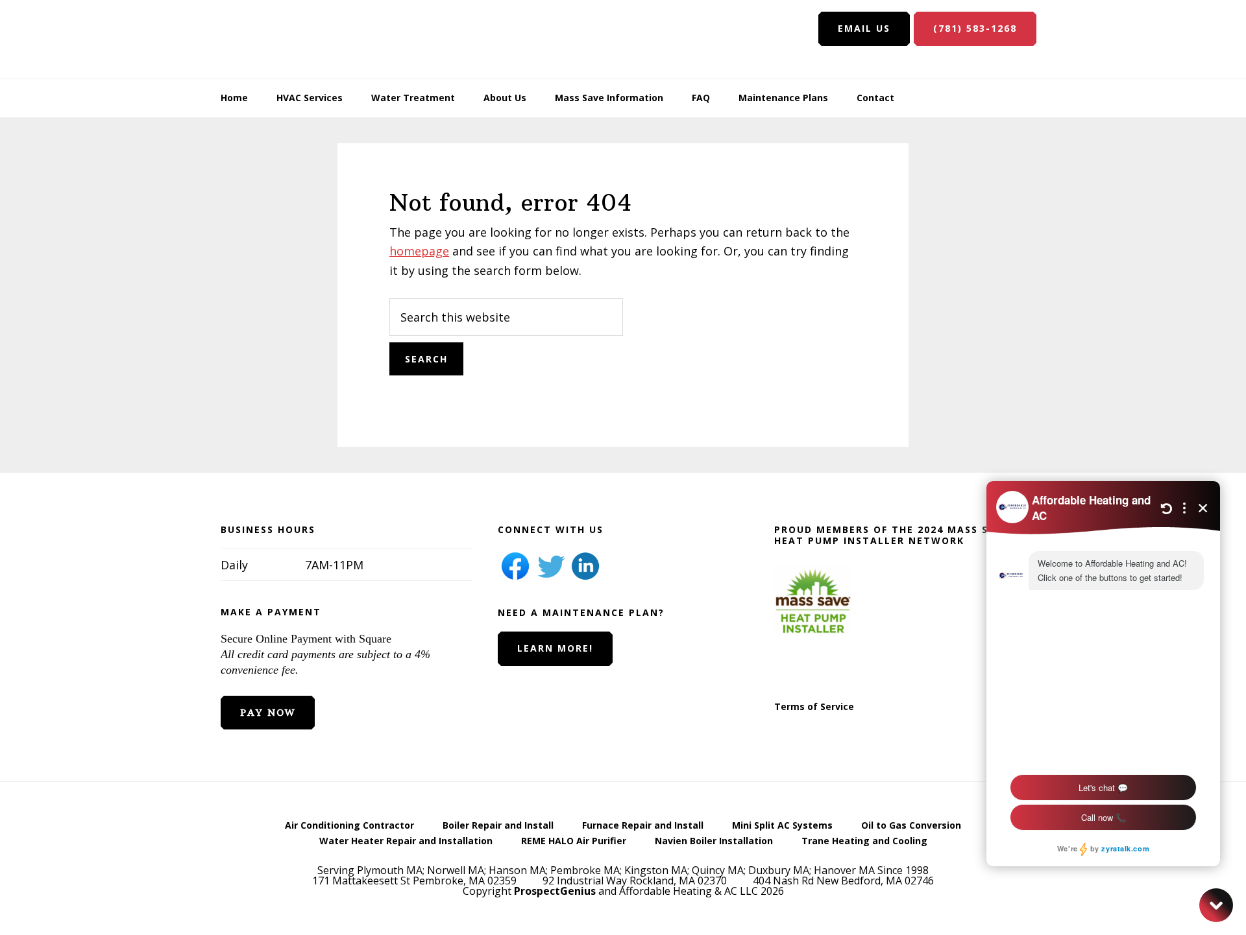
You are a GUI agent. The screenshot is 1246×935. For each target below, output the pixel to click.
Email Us (864, 28)
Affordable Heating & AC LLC (305, 39)
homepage (419, 251)
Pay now (267, 712)
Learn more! (555, 648)
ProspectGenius (555, 891)
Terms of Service (814, 706)
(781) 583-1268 (975, 28)
